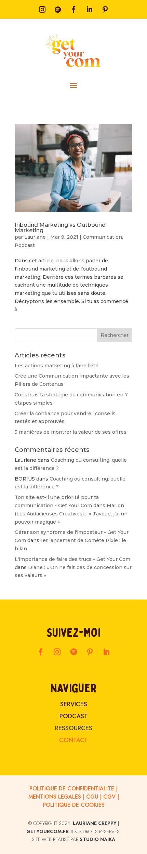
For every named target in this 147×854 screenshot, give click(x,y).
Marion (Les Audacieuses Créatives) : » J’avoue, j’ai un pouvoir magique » (71, 513)
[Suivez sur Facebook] (73, 9)
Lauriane (35, 237)
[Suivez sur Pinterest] (104, 9)
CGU (92, 797)
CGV (109, 797)
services (73, 704)
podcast (73, 716)
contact (73, 740)
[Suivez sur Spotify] (57, 9)
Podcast (25, 245)
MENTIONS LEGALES (54, 797)
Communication (102, 237)
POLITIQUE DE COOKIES (74, 805)
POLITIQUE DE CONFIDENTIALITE (71, 788)
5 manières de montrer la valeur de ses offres (70, 432)
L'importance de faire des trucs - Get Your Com (72, 559)
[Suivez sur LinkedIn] (89, 9)
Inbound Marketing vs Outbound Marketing (60, 228)
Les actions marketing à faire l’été (56, 366)
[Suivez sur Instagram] (42, 9)
